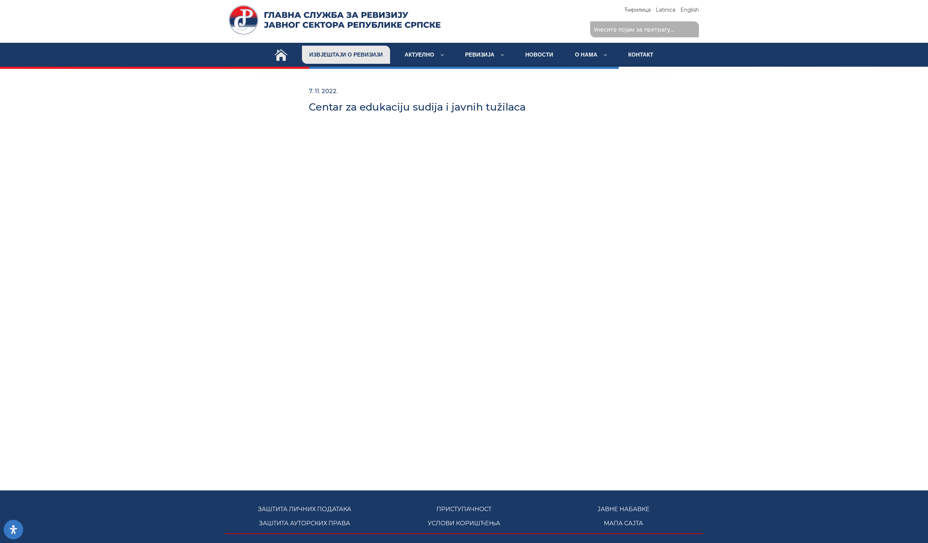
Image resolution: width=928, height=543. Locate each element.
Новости (539, 54)
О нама (587, 54)
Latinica (665, 10)
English (689, 10)
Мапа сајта (623, 523)
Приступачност (464, 509)
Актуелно (420, 54)
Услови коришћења (464, 523)
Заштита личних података (304, 509)
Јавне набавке (623, 509)
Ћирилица (637, 10)
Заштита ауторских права (304, 523)
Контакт (640, 54)
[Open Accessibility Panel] (13, 529)
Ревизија (480, 54)
